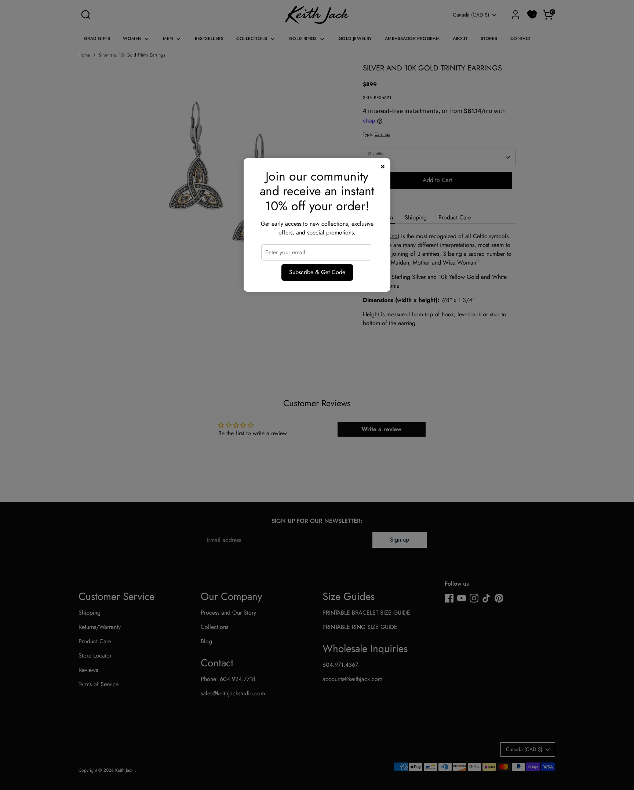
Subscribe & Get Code (317, 272)
